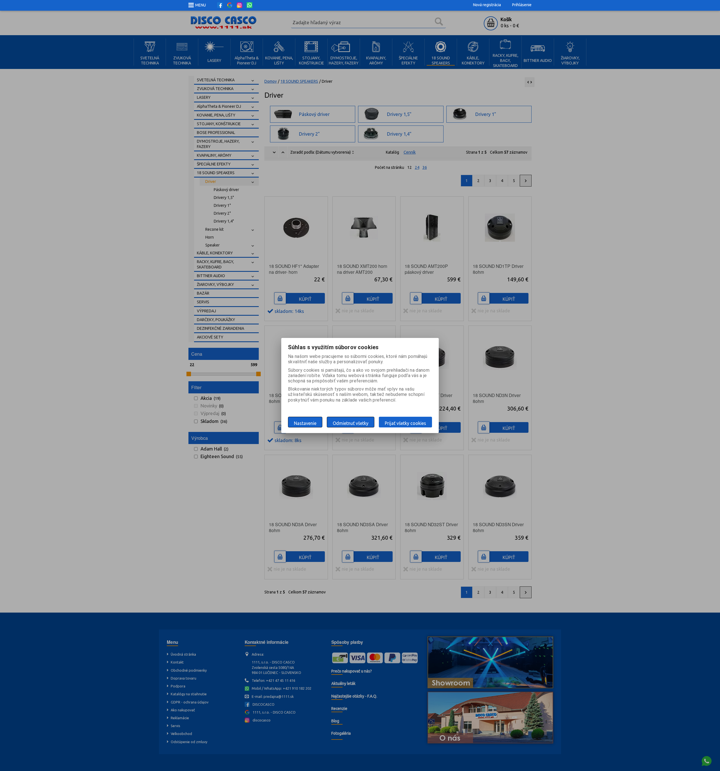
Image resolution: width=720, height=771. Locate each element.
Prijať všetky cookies (405, 423)
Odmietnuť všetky (350, 423)
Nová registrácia (487, 5)
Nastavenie (305, 423)
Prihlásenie (522, 5)
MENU (200, 5)
